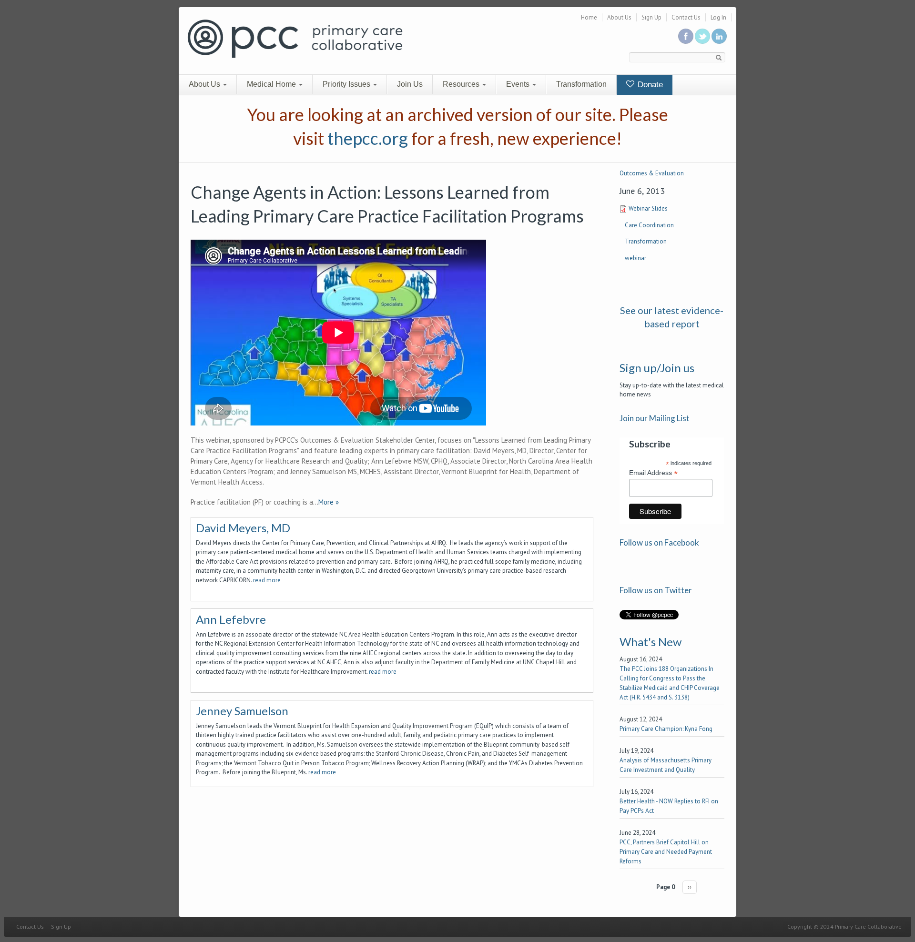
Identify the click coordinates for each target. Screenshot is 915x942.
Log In (718, 17)
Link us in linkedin (719, 36)
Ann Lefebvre (231, 619)
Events (518, 84)
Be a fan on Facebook (685, 36)
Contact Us (686, 17)
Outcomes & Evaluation (652, 173)
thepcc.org (367, 138)
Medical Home (272, 84)
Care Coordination (649, 225)
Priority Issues (347, 84)
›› (689, 887)
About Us (619, 17)
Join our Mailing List (655, 418)
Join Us (410, 84)
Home (589, 17)
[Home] (295, 38)
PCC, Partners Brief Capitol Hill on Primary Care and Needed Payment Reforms (666, 851)
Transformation (581, 84)
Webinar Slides (648, 208)
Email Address (653, 472)
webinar (635, 258)
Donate (649, 84)
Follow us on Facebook (659, 542)
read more (267, 580)
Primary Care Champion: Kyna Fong (666, 729)
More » (328, 501)
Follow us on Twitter (702, 36)
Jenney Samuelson (242, 711)
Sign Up (651, 17)
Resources (462, 84)
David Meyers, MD (243, 528)
